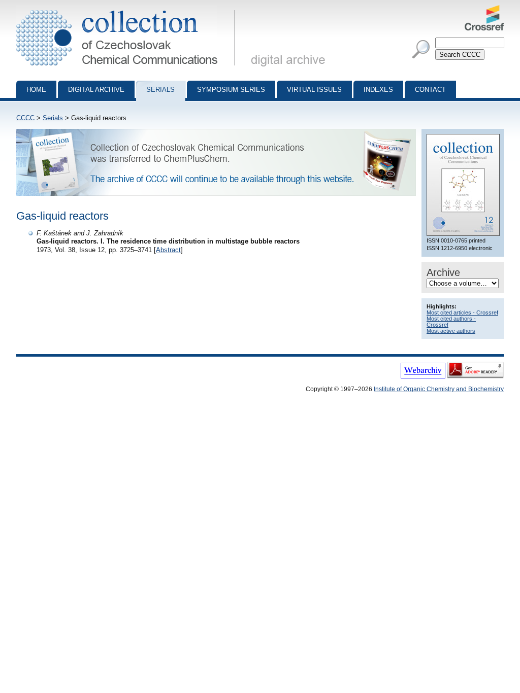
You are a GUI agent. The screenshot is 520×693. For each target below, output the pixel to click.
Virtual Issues (314, 89)
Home (36, 89)
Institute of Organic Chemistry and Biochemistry (439, 389)
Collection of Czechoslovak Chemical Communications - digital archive (128, 9)
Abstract (168, 250)
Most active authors (451, 331)
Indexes (378, 89)
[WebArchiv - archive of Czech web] (423, 376)
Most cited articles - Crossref (462, 312)
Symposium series (231, 89)
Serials (160, 89)
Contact (430, 89)
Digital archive (96, 89)
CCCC (25, 118)
